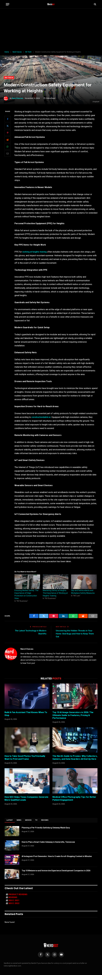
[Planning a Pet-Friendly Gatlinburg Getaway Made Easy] (12, 831)
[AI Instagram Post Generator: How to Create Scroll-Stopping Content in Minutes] (12, 860)
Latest (10, 820)
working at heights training (34, 252)
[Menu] (7, 4)
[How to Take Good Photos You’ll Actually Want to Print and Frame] (27, 740)
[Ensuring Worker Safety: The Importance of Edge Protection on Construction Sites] (27, 581)
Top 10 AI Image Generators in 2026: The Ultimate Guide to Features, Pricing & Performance (72, 715)
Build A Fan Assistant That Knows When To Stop (26, 714)
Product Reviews (17, 894)
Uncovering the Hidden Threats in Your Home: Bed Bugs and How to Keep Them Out (75, 633)
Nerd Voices (17, 98)
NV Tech (9, 77)
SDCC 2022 (13, 903)
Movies (28, 820)
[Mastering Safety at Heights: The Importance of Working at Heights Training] (55, 581)
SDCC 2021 (13, 900)
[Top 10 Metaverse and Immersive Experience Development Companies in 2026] (12, 874)
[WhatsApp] (8, 146)
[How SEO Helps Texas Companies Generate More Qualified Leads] (27, 780)
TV (36, 820)
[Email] (8, 153)
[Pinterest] (8, 133)
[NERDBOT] (51, 4)
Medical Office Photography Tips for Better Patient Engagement (74, 798)
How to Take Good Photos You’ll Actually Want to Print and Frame (25, 757)
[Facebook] (8, 119)
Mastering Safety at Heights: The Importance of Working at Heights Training (55, 593)
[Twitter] (8, 126)
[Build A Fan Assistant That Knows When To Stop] (27, 696)
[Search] (94, 4)
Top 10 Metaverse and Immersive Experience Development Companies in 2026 (56, 871)
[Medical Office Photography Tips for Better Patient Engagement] (74, 780)
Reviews (44, 820)
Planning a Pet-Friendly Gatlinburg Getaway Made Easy (46, 828)
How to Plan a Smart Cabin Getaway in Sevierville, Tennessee (48, 842)
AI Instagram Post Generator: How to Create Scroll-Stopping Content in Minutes (57, 856)
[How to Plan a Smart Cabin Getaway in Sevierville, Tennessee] (12, 845)
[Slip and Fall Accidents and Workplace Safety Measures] (84, 581)
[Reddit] (8, 140)
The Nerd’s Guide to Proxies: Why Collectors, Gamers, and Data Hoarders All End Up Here (74, 757)
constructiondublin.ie (41, 417)
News (19, 820)
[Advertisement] (51, 29)
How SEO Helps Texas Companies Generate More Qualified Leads (26, 798)
